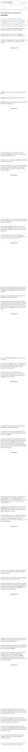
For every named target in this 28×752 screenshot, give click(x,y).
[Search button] (25, 8)
